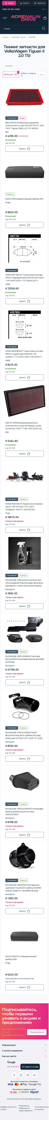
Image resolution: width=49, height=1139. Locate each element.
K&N (7, 432)
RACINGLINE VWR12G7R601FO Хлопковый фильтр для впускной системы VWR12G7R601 (24, 811)
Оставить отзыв (30, 1066)
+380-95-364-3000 (11, 9)
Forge (7, 513)
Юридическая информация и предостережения (26, 1108)
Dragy (7, 202)
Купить (22, 148)
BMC (7, 132)
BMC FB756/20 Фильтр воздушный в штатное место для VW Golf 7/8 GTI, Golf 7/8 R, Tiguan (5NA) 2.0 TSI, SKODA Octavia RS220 (24, 125)
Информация (9, 1045)
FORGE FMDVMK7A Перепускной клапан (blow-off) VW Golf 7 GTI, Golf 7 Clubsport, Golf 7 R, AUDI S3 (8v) (24, 506)
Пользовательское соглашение (42, 1108)
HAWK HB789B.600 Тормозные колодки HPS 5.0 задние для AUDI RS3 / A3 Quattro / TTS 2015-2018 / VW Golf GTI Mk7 (24, 354)
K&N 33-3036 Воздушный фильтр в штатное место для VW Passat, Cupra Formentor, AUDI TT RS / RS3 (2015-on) (23, 425)
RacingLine (9, 589)
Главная (5, 37)
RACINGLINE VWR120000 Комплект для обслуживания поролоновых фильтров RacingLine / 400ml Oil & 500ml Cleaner (24, 583)
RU (43, 9)
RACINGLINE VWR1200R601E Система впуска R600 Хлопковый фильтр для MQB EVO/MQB (24, 659)
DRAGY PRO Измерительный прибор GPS (24, 198)
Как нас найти (9, 1056)
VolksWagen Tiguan (19, 37)
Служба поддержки (12, 1050)
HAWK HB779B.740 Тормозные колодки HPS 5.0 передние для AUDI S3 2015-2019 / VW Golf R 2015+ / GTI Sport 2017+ (24, 277)
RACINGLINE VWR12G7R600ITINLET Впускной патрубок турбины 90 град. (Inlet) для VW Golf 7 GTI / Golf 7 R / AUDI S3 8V (23, 735)
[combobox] (40, 74)
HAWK (7, 284)
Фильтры (11, 73)
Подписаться (37, 1032)
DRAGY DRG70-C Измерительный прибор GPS (20, 958)
